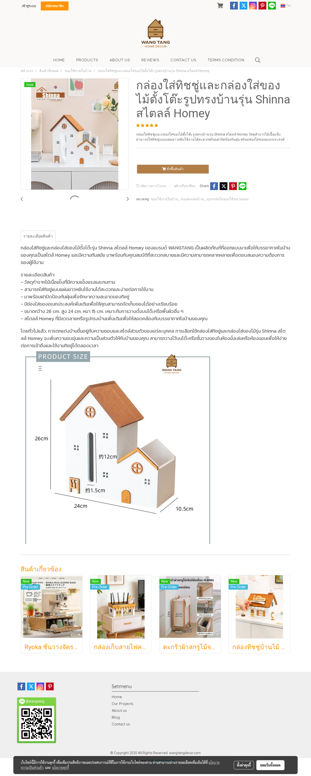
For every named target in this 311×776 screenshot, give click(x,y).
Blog (116, 717)
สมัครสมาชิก (55, 6)
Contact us (121, 724)
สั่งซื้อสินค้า (175, 169)
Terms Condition (226, 60)
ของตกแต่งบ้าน (193, 199)
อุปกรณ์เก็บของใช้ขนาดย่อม (228, 199)
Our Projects (122, 703)
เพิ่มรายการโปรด (152, 186)
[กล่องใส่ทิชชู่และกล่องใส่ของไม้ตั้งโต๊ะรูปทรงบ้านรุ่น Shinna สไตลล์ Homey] (75, 134)
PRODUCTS (87, 60)
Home (117, 696)
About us (119, 710)
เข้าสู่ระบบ (29, 6)
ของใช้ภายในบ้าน (165, 199)
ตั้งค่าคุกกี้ (244, 765)
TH (287, 6)
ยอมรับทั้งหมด (270, 765)
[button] (257, 60)
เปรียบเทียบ (187, 186)
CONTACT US (183, 60)
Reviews (150, 60)
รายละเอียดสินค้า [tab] (38, 236)
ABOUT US (120, 60)
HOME (59, 60)
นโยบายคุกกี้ (60, 767)
